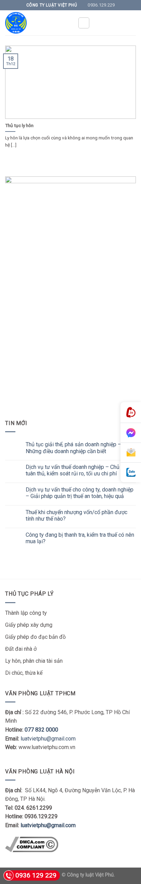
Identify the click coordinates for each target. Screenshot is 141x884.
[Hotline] (130, 412)
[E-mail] (130, 453)
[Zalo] (130, 472)
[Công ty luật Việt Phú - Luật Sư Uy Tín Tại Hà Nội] (36, 22)
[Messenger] (130, 433)
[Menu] (83, 22)
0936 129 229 (35, 875)
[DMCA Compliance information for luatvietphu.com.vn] (31, 844)
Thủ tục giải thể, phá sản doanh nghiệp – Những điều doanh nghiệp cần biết (73, 447)
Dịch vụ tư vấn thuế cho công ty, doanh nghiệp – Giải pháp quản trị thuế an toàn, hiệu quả (79, 492)
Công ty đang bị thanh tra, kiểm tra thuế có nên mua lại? (80, 538)
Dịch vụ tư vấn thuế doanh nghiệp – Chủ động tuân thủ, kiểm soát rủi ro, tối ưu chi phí (79, 470)
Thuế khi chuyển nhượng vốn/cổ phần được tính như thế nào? (76, 515)
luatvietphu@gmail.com (48, 738)
